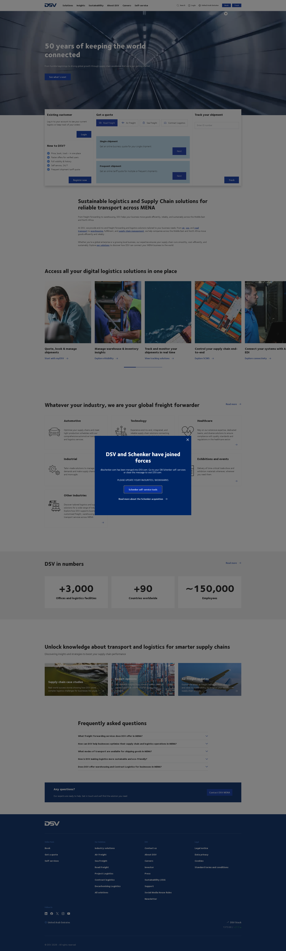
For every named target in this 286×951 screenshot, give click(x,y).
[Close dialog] (187, 439)
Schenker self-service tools (143, 489)
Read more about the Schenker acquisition (141, 499)
